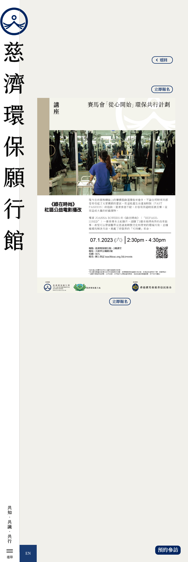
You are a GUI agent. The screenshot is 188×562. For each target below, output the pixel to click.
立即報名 (162, 89)
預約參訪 (168, 550)
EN (28, 553)
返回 (163, 60)
